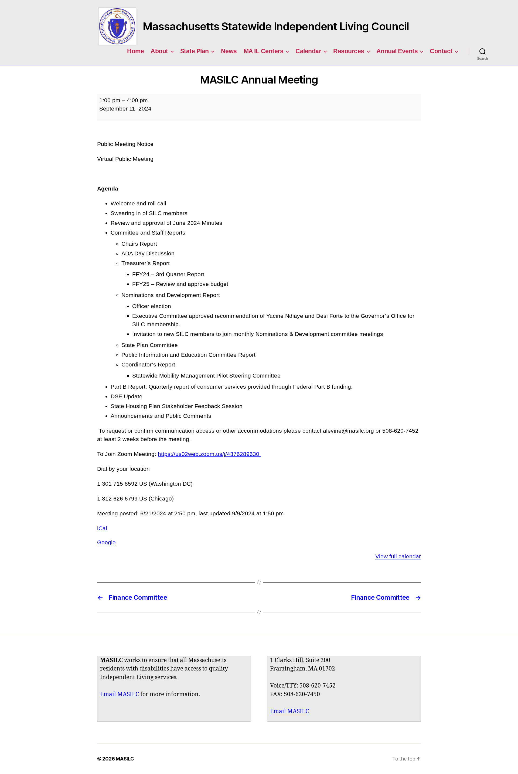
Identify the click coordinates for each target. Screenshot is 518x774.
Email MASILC (119, 694)
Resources (348, 51)
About (159, 51)
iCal (102, 528)
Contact (441, 51)
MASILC (125, 759)
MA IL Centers (264, 51)
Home (135, 51)
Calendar (308, 51)
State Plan (194, 51)
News (229, 51)
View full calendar (398, 556)
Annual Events (397, 51)
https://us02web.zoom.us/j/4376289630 (209, 454)
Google (106, 542)
